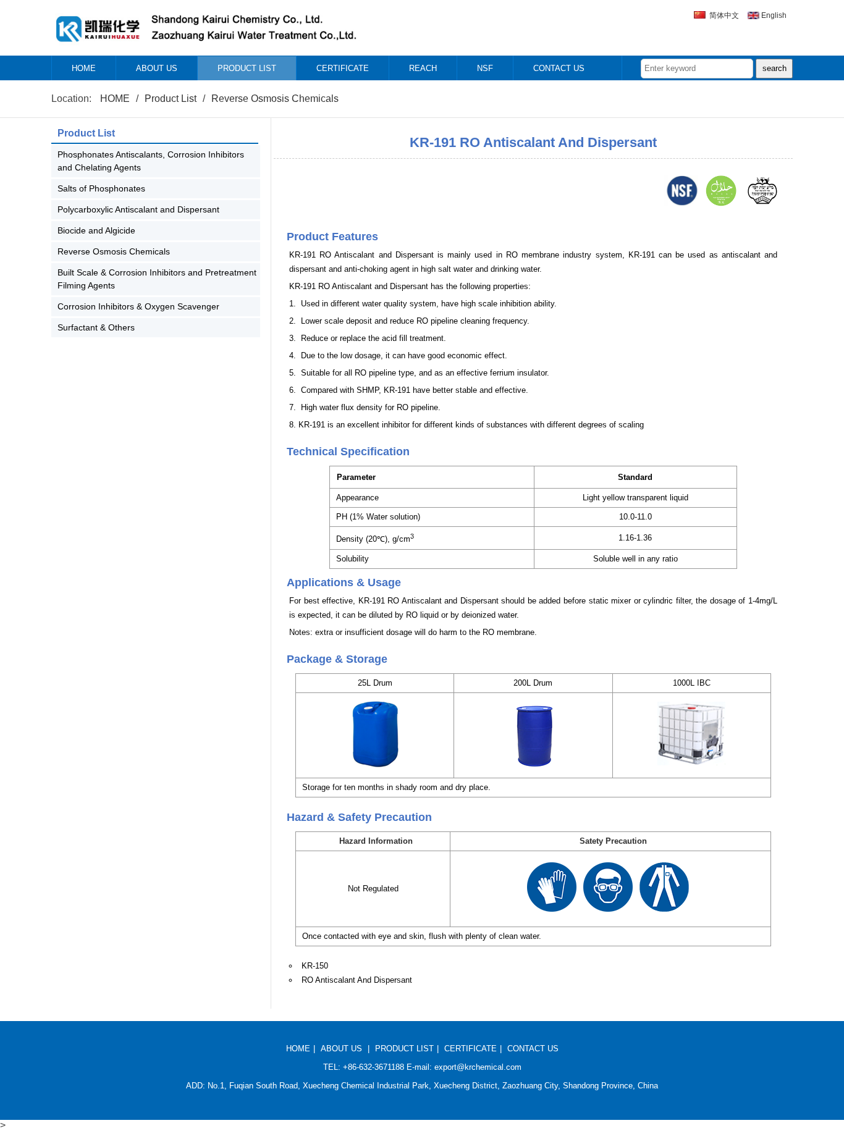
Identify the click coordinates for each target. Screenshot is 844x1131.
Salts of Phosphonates (101, 188)
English (774, 15)
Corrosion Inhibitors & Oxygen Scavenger (138, 306)
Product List (170, 98)
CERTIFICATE (470, 1048)
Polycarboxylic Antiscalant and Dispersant (138, 209)
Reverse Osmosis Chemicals (275, 98)
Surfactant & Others (96, 327)
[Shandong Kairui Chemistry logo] (205, 47)
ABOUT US (341, 1048)
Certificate (342, 68)
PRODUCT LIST (404, 1048)
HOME (115, 98)
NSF (485, 68)
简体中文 (724, 15)
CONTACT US (533, 1048)
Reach (423, 68)
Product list (246, 68)
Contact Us (558, 68)
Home (84, 68)
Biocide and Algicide (96, 230)
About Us (156, 68)
